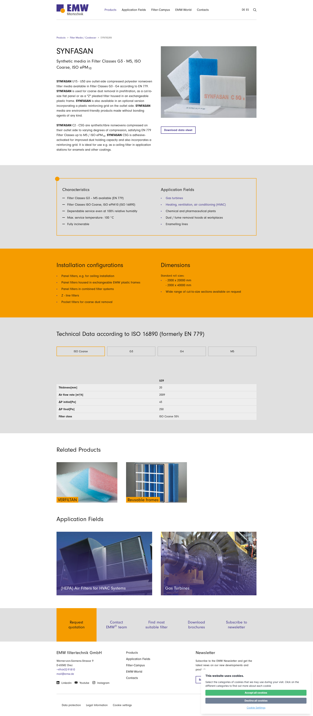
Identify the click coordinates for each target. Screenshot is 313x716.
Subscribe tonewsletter (236, 624)
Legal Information (97, 705)
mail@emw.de (65, 674)
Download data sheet (178, 130)
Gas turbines (174, 198)
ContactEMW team (116, 624)
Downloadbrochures (196, 624)
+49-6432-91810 (66, 669)
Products (61, 37)
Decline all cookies (256, 700)
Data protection (71, 705)
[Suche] (254, 9)
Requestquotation (76, 624)
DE (243, 9)
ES (247, 9)
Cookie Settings (256, 707)
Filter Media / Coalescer (83, 37)
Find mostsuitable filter (156, 624)
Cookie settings (122, 705)
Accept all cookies (256, 692)
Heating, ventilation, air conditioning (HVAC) (196, 205)
